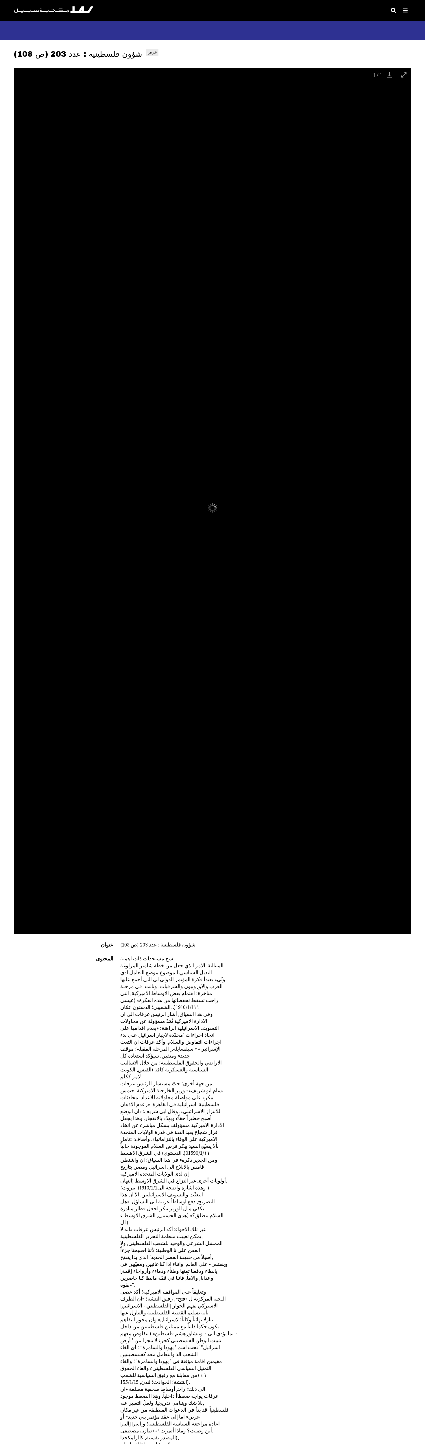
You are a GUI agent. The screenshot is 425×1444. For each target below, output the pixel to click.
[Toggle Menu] (405, 10)
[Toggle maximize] (404, 75)
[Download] (389, 75)
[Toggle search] (393, 10)
